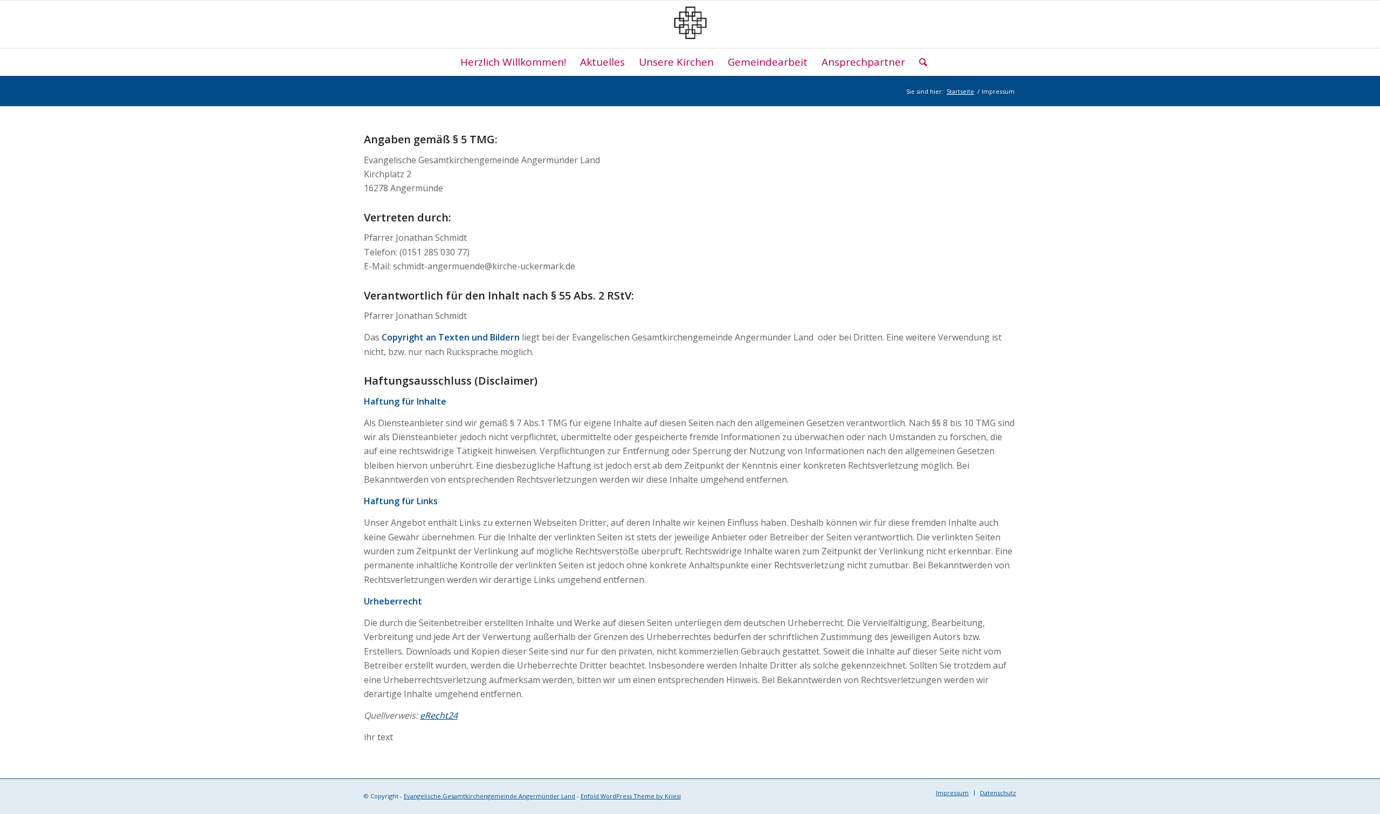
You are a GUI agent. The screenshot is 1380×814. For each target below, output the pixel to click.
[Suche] (919, 61)
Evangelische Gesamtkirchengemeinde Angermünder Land (489, 796)
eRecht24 (439, 715)
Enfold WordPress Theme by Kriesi (631, 796)
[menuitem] (513, 61)
